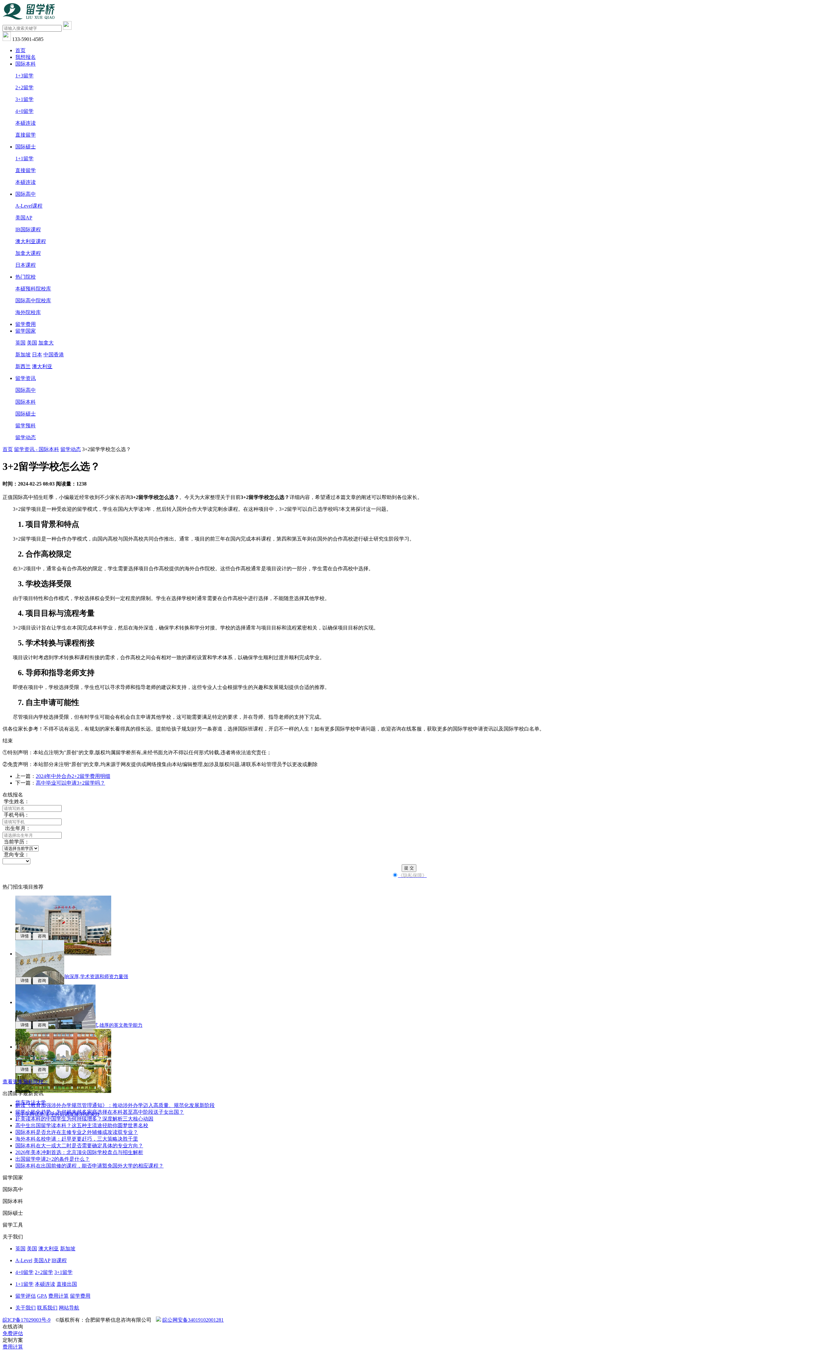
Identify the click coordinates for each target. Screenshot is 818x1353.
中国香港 (53, 354)
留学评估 (25, 1296)
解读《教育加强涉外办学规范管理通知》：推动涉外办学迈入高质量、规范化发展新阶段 (115, 1105)
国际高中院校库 (33, 300)
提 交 (409, 868)
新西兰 (23, 366)
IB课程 (59, 1260)
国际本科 (25, 64)
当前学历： (16, 841)
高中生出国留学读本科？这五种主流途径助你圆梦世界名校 (81, 1125)
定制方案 (13, 1340)
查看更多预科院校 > (25, 1081)
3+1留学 (24, 99)
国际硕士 (25, 146)
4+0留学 (24, 111)
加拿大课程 (28, 253)
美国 (32, 342)
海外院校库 (28, 312)
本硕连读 (25, 123)
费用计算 (58, 1296)
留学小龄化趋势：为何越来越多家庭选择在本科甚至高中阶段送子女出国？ (99, 1112)
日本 (37, 354)
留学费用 (25, 324)
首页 (20, 50)
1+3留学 (24, 75)
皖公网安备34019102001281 (193, 1320)
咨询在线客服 (406, 729)
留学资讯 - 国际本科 (36, 449)
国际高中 (25, 194)
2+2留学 (24, 87)
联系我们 (47, 1307)
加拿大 (46, 342)
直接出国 (67, 1284)
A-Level (23, 1260)
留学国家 (25, 331)
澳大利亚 (42, 366)
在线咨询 (13, 1326)
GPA (42, 1296)
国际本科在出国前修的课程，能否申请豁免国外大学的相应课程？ (89, 1165)
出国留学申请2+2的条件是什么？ (52, 1159)
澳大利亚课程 (30, 241)
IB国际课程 (28, 229)
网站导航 (69, 1307)
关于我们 (25, 1307)
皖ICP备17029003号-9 (26, 1320)
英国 (20, 342)
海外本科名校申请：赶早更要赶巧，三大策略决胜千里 (76, 1139)
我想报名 (25, 57)
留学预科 (25, 425)
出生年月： (17, 828)
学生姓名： (16, 801)
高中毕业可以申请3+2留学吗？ (70, 783)
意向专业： (16, 854)
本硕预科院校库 (33, 288)
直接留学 (25, 135)
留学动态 (25, 437)
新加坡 (23, 354)
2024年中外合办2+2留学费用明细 (73, 776)
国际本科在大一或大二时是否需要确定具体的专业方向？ (79, 1145)
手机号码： (16, 815)
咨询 (40, 936)
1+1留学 (24, 158)
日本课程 (25, 265)
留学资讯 (25, 378)
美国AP (23, 217)
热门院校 (25, 277)
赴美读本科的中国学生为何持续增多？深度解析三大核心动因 (84, 1118)
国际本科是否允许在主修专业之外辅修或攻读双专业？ (76, 1132)
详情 (23, 936)
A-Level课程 (28, 206)
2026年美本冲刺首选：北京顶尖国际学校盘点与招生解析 (79, 1152)
